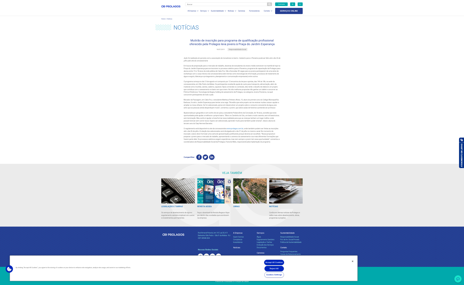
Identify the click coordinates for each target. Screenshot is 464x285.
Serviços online (289, 11)
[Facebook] (199, 157)
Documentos (262, 247)
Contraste (281, 4)
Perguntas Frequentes (288, 251)
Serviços (260, 233)
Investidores (238, 242)
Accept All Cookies (274, 262)
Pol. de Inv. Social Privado (289, 240)
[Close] (352, 261)
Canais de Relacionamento (290, 254)
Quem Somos (238, 237)
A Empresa (237, 233)
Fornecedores (254, 11)
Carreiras (241, 11)
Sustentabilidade (287, 233)
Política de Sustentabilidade (290, 242)
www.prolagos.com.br (235, 129)
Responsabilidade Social (289, 237)
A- (300, 4)
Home (163, 19)
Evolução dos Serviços (265, 245)
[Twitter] (205, 157)
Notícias (169, 19)
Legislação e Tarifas (264, 242)
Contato (283, 247)
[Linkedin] (212, 157)
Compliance (237, 240)
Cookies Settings (274, 275)
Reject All (274, 269)
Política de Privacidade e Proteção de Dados (232, 281)
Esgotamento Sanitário (265, 240)
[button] (9, 269)
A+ (293, 4)
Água (259, 237)
